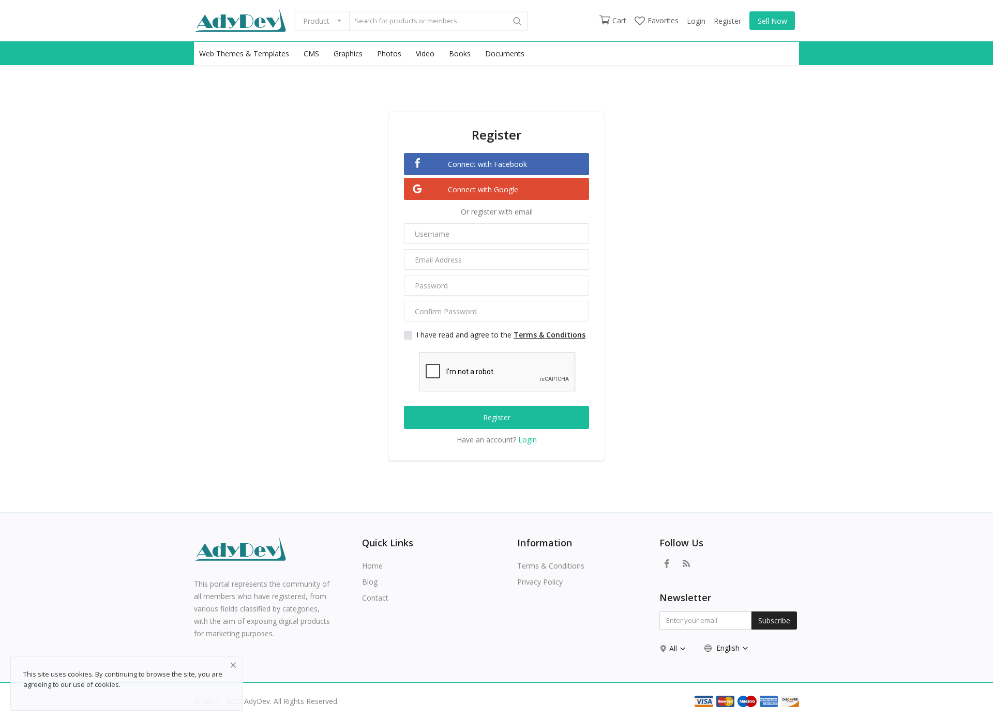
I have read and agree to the (500, 335)
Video (425, 53)
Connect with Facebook (486, 164)
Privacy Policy (540, 582)
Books (460, 53)
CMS (311, 53)
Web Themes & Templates (244, 53)
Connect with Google (482, 189)
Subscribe (774, 620)
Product (316, 21)
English (728, 648)
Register (727, 21)
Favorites (663, 20)
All (674, 648)
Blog (370, 582)
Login (696, 21)
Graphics (348, 53)
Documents (504, 53)
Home (372, 566)
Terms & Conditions (550, 566)
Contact (375, 598)
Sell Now (772, 21)
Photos (389, 53)
